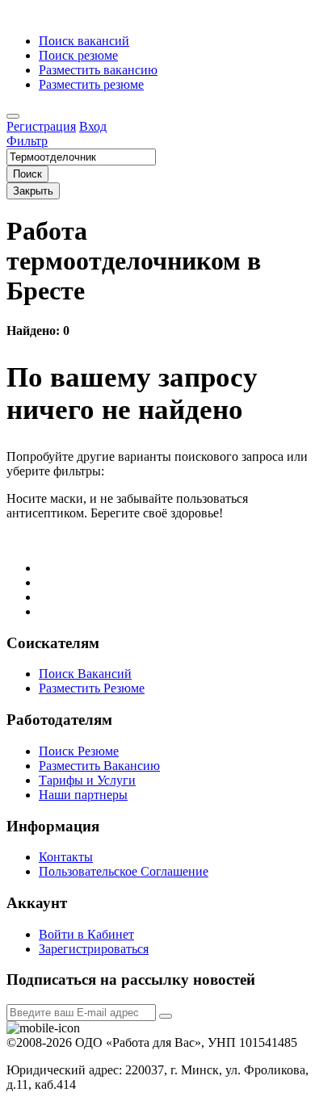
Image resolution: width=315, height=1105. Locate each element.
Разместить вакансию (98, 70)
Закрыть (33, 191)
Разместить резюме (91, 84)
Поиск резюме (78, 55)
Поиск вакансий (84, 41)
